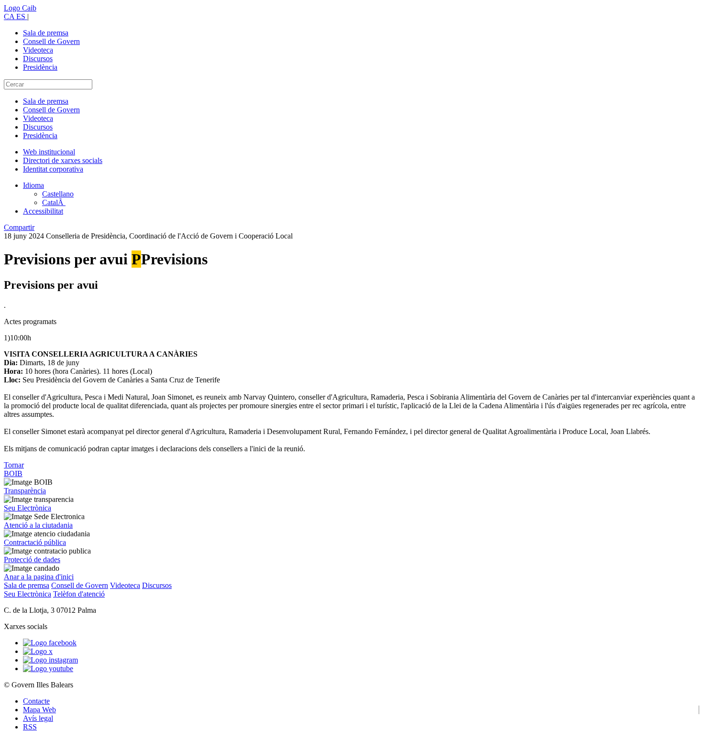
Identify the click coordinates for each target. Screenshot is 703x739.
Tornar (14, 465)
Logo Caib (20, 8)
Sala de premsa (45, 33)
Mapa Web (39, 710)
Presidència (40, 67)
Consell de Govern (51, 41)
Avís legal (38, 718)
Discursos (38, 58)
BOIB (13, 473)
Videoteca (38, 50)
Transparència (25, 491)
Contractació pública (35, 542)
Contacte (36, 701)
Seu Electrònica (27, 508)
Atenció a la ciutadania (38, 525)
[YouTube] (48, 668)
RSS (30, 727)
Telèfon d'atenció (79, 594)
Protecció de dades (32, 559)
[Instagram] (50, 660)
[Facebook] (50, 643)
